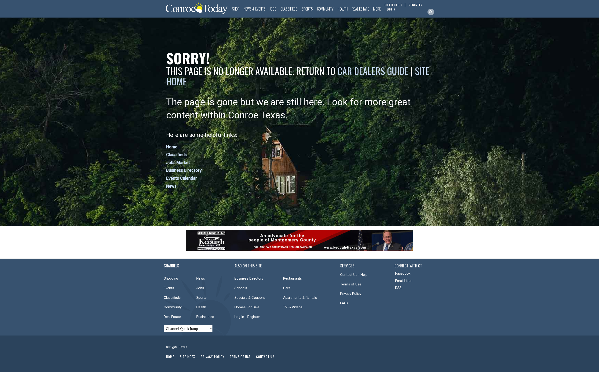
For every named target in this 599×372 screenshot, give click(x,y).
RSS (398, 288)
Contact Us (265, 356)
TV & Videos (293, 307)
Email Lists (403, 281)
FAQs (344, 303)
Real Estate (360, 9)
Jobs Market (178, 162)
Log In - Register (247, 317)
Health (343, 9)
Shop (236, 9)
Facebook (402, 273)
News (171, 186)
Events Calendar (181, 178)
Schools (240, 288)
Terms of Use (350, 284)
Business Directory (184, 170)
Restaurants (292, 278)
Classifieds (289, 9)
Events (169, 288)
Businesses (205, 317)
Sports (307, 9)
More (377, 9)
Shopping (171, 278)
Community (325, 9)
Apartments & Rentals (300, 297)
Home (171, 146)
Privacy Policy (350, 294)
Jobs (273, 9)
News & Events (255, 9)
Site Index (187, 356)
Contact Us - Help (353, 275)
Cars (286, 288)
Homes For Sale (246, 307)
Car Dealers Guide (372, 71)
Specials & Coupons (250, 297)
